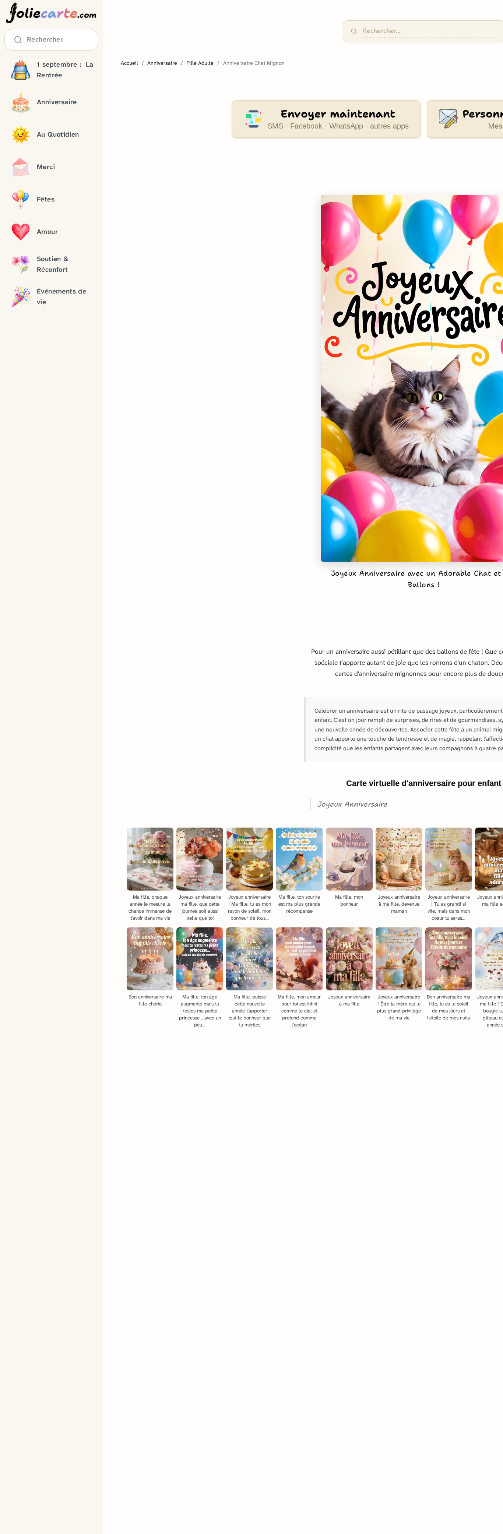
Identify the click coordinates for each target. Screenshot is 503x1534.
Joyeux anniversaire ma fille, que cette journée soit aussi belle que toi (200, 907)
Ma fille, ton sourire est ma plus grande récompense (299, 904)
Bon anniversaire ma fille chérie (150, 1000)
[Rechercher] (354, 31)
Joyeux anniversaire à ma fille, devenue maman (399, 904)
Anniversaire (162, 63)
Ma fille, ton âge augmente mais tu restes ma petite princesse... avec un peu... (200, 1011)
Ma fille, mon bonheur (349, 900)
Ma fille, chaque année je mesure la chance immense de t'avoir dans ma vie (150, 907)
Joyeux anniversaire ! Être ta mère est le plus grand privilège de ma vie (399, 1007)
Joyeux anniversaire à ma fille (349, 1000)
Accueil (129, 63)
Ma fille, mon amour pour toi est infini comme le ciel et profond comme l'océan (299, 1011)
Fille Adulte (200, 63)
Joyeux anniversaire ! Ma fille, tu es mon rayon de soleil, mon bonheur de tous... (249, 907)
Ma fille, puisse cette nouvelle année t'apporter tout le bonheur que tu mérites (249, 1011)
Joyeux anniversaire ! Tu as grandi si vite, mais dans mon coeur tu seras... (449, 907)
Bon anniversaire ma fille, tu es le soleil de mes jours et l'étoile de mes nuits (448, 1007)
